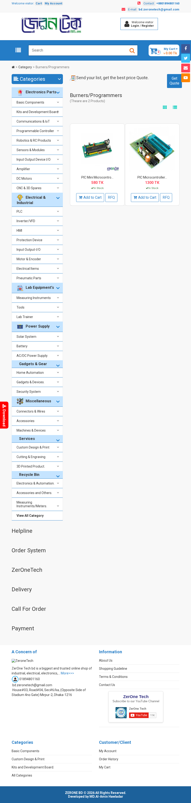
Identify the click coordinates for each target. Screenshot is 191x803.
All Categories (22, 775)
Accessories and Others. (34, 493)
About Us (106, 660)
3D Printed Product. (31, 466)
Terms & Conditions (113, 677)
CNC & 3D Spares (29, 188)
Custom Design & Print (33, 447)
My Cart (104, 767)
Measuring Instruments (34, 298)
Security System (29, 391)
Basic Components (30, 102)
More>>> (67, 673)
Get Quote (174, 80)
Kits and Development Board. (38, 112)
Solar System (26, 336)
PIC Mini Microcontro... (97, 177)
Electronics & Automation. (36, 483)
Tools (20, 307)
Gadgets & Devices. (30, 382)
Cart (39, 3)
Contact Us (107, 685)
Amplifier (23, 169)
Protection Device (29, 240)
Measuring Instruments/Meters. (32, 504)
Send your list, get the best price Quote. (112, 77)
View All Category (30, 515)
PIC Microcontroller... (152, 177)
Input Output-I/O (29, 249)
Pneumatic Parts (29, 278)
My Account (53, 3)
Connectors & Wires (31, 411)
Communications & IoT (33, 121)
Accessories (25, 421)
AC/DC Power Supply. (32, 356)
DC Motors (24, 178)
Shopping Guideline (113, 668)
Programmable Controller (35, 131)
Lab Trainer (25, 317)
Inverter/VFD (26, 221)
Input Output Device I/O (34, 159)
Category (25, 67)
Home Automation (30, 372)
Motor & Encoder (29, 259)
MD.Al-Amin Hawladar (106, 796)
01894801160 (29, 679)
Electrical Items (28, 268)
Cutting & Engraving (31, 457)
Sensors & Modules (31, 150)
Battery (22, 346)
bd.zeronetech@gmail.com (159, 9)
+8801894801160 (167, 3)
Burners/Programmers (52, 67)
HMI (19, 230)
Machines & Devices (31, 430)
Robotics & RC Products (34, 140)
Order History (108, 759)
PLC (19, 211)
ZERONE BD (74, 793)
